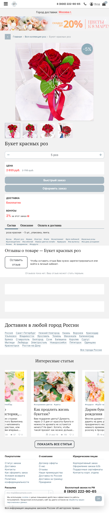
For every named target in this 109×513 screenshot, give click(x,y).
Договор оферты (48, 463)
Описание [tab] (26, 225)
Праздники (45, 482)
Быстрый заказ (54, 180)
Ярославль (43, 336)
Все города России (91, 349)
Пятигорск (75, 342)
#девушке (61, 242)
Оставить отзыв (16, 262)
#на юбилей (27, 242)
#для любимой (72, 239)
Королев (74, 339)
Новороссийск (58, 342)
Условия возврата (15, 475)
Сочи (49, 339)
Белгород (38, 339)
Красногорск (12, 345)
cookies (25, 497)
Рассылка (10, 487)
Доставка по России (50, 475)
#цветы (57, 404)
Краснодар (92, 332)
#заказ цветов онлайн (45, 242)
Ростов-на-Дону (31, 345)
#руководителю (13, 242)
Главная (17, 36)
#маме (29, 239)
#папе (46, 239)
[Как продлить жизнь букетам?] (54, 386)
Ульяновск (11, 336)
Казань (66, 332)
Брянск (9, 339)
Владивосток (27, 336)
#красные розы (88, 239)
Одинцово (90, 342)
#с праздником (20, 244)
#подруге (34, 244)
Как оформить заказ (16, 472)
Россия (9, 332)
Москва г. (65, 12)
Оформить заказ (55, 188)
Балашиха (60, 339)
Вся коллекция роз (35, 36)
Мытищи (10, 342)
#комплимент (57, 239)
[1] (51, 492)
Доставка (10, 466)
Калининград (86, 336)
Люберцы (23, 342)
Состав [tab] (11, 225)
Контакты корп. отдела (86, 472)
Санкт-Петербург (26, 332)
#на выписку (73, 242)
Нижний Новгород (49, 332)
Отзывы (43, 469)
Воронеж (78, 332)
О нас (42, 466)
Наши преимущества (51, 472)
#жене (9, 244)
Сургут (86, 339)
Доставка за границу (51, 478)
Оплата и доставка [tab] (49, 225)
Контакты (10, 469)
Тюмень (56, 336)
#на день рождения (90, 242)
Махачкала (70, 336)
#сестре (38, 239)
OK (98, 498)
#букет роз (19, 239)
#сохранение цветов (43, 404)
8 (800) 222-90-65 (68, 3)
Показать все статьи (54, 444)
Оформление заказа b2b (86, 466)
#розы (9, 239)
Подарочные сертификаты (88, 469)
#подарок (89, 404)
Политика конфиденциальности (17, 480)
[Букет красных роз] (12, 130)
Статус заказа (13, 463)
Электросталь (39, 342)
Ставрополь (23, 339)
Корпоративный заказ (85, 463)
